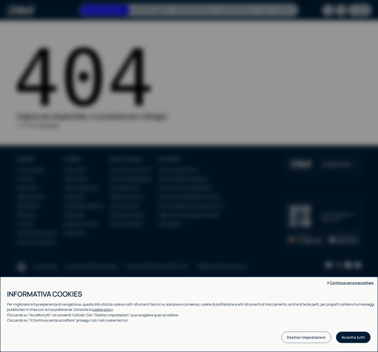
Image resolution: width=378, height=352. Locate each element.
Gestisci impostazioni (306, 337)
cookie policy (102, 309)
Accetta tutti (353, 337)
